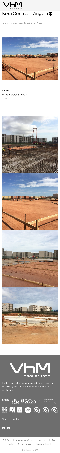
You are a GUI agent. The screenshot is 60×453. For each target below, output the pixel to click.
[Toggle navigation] (55, 5)
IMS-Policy (7, 440)
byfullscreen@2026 (30, 450)
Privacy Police (42, 440)
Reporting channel (43, 444)
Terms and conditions (24, 440)
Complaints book (25, 444)
